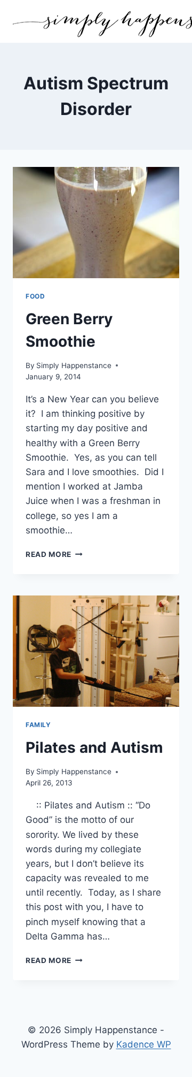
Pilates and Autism (94, 747)
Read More (54, 554)
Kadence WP (143, 1044)
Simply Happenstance (73, 365)
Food (35, 296)
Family (38, 725)
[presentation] (96, 222)
